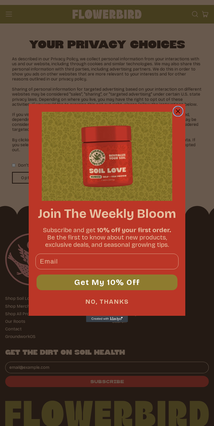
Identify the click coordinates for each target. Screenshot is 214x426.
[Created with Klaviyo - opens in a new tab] (107, 319)
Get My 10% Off (107, 282)
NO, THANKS (107, 301)
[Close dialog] (178, 111)
